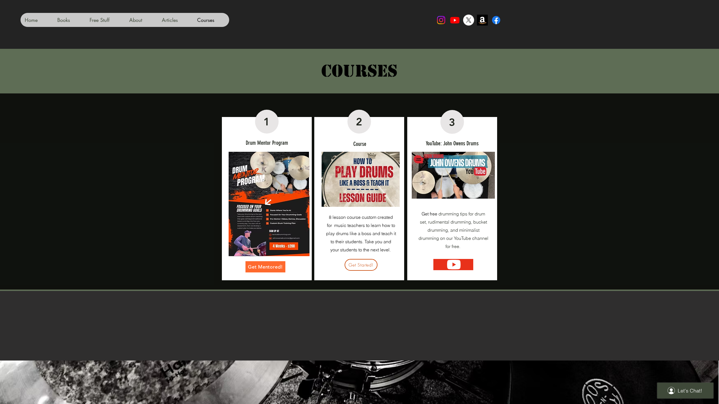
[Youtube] (454, 20)
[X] (468, 20)
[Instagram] (441, 20)
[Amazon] (482, 20)
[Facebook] (496, 20)
